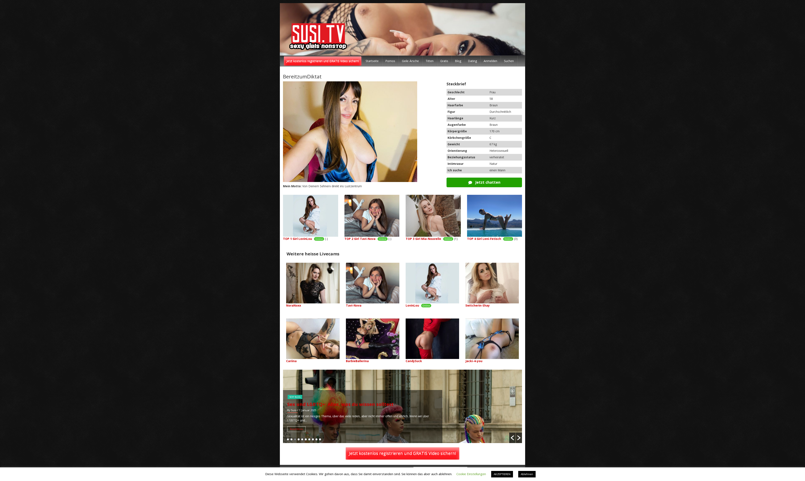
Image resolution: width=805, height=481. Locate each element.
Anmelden (490, 61)
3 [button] (295, 439)
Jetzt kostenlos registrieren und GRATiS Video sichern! (322, 61)
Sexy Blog (295, 396)
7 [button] (309, 439)
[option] (402, 406)
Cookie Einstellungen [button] (471, 474)
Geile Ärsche (410, 61)
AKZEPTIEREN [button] (502, 474)
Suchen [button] (509, 61)
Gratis (444, 61)
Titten (430, 61)
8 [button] (313, 439)
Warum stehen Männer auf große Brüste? (336, 404)
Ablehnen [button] (527, 474)
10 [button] (320, 439)
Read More (296, 429)
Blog (458, 61)
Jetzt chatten (487, 182)
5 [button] (302, 439)
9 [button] (316, 439)
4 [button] (298, 439)
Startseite (372, 61)
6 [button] (305, 439)
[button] (512, 438)
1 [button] (288, 439)
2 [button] (291, 439)
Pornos (390, 61)
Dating (472, 61)
